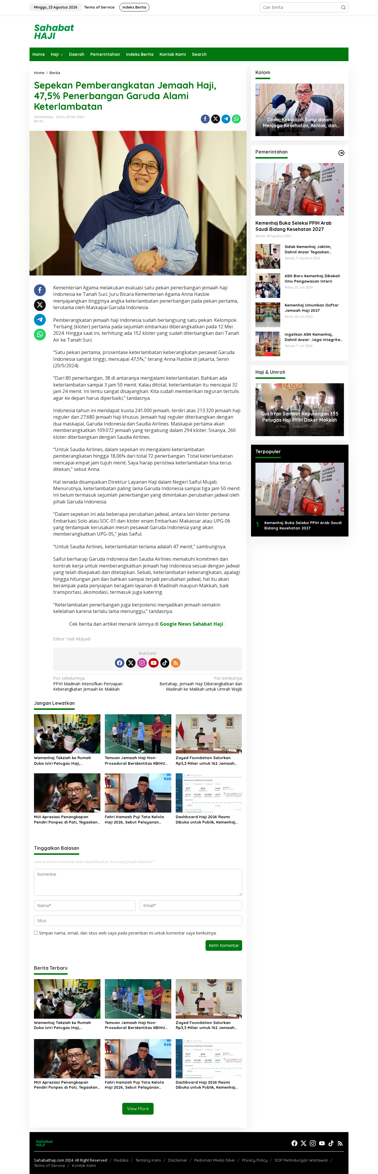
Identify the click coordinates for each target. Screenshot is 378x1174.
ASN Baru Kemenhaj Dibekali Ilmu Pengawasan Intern (312, 278)
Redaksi (121, 1160)
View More (138, 1108)
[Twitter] (131, 663)
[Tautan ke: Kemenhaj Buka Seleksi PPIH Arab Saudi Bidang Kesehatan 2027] (299, 189)
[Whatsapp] (236, 119)
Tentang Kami (148, 1160)
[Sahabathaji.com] (53, 30)
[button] (343, 7)
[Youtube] (154, 663)
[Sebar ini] (205, 119)
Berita (38, 121)
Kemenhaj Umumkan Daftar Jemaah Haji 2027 (312, 308)
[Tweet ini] (215, 119)
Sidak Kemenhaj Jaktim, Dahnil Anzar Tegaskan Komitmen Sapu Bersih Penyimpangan (308, 249)
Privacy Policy (255, 1160)
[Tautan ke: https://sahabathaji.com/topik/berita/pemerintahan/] (341, 152)
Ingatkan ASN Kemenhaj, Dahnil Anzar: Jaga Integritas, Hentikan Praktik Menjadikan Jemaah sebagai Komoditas (314, 337)
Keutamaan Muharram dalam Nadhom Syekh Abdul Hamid (300, 123)
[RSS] (175, 663)
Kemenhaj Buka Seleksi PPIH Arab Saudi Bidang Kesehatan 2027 (293, 226)
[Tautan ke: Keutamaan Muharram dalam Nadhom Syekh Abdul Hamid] (299, 110)
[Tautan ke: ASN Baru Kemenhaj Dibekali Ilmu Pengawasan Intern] (267, 285)
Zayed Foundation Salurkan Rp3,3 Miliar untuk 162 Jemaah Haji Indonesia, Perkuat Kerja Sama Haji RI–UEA (205, 760)
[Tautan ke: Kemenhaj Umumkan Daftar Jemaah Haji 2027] (267, 314)
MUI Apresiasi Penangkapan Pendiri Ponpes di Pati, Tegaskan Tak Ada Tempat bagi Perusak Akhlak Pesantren (65, 819)
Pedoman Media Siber (214, 1160)
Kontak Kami (84, 1165)
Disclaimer (177, 1160)
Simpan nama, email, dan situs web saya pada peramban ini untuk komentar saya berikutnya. (128, 933)
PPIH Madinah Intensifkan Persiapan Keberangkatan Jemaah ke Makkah (88, 684)
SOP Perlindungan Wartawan (301, 1160)
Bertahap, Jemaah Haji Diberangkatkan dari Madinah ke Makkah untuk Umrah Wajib (200, 684)
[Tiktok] (164, 663)
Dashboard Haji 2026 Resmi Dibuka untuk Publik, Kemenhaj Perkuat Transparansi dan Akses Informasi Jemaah (207, 819)
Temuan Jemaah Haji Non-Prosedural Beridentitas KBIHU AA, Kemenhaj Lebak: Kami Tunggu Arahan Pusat (138, 760)
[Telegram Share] (225, 119)
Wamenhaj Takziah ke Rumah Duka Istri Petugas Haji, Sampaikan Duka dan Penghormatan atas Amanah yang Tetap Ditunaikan (62, 760)
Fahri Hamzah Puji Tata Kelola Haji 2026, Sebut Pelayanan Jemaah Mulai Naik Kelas (134, 819)
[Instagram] (142, 663)
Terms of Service (49, 1165)
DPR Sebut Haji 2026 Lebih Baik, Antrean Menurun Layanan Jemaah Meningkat (299, 417)
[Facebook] (119, 663)
